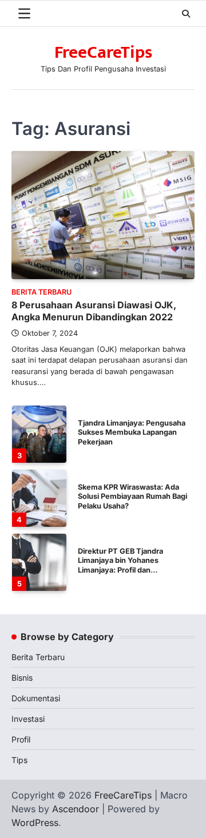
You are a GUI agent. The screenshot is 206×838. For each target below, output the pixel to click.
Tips (19, 760)
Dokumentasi (35, 698)
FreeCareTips (103, 52)
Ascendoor (75, 809)
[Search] (186, 13)
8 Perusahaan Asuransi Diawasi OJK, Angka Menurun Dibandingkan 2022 (93, 311)
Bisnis (22, 677)
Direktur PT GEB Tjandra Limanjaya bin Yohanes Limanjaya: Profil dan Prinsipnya (120, 565)
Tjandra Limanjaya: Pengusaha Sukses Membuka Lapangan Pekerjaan (131, 432)
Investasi (28, 719)
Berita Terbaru (41, 292)
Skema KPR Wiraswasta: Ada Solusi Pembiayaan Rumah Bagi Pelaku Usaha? (132, 496)
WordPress (34, 822)
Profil (20, 739)
